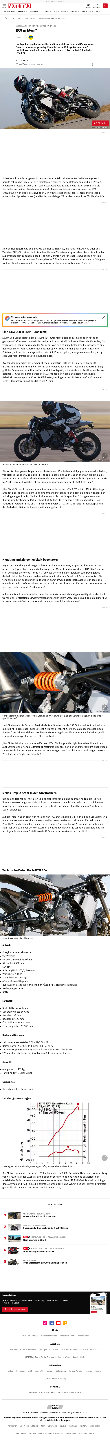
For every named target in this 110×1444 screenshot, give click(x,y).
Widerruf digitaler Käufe (75, 1357)
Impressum (20, 1371)
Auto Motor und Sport (29, 1426)
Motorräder (21, 11)
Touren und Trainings (29, 1336)
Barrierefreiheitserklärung (55, 1378)
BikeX (43, 1426)
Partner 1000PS (83, 1336)
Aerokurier (12, 1426)
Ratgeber (74, 11)
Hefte (53, 1)
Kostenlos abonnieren (15, 1309)
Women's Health (87, 1433)
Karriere (88, 1371)
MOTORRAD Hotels (17, 1349)
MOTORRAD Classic (53, 1392)
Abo (47, 1)
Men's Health (21, 1433)
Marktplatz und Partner (49, 1349)
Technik (56, 11)
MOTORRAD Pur (31, 1357)
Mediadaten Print (67, 1336)
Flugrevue (73, 1426)
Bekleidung (34, 11)
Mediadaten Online (49, 1336)
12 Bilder (102, 123)
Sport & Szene (86, 11)
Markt (98, 11)
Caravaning (52, 1426)
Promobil (59, 1433)
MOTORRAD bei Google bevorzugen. (73, 323)
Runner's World (72, 1433)
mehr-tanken (95, 1426)
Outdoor (48, 1433)
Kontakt (10, 1371)
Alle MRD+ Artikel (9, 11)
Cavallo (63, 1426)
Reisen (63, 11)
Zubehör (46, 11)
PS (42, 1392)
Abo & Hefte (76, 1392)
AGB (30, 1371)
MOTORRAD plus (91, 1349)
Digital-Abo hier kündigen (51, 1357)
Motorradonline (35, 1433)
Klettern (83, 1426)
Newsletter (32, 1349)
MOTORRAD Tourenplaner (71, 1349)
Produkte (60, 1)
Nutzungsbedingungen (44, 1371)
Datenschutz (61, 1371)
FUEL (66, 1392)
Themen (98, 1371)
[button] (55, 98)
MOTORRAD (33, 1392)
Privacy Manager (75, 1371)
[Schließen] (103, 317)
